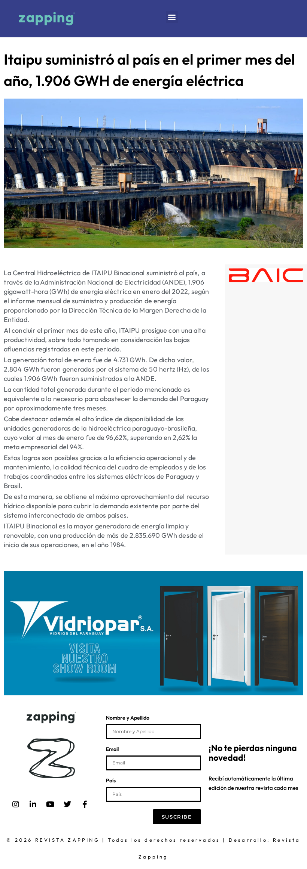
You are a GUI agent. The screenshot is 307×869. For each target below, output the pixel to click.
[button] (172, 17)
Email (112, 749)
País (111, 781)
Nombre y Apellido (127, 718)
